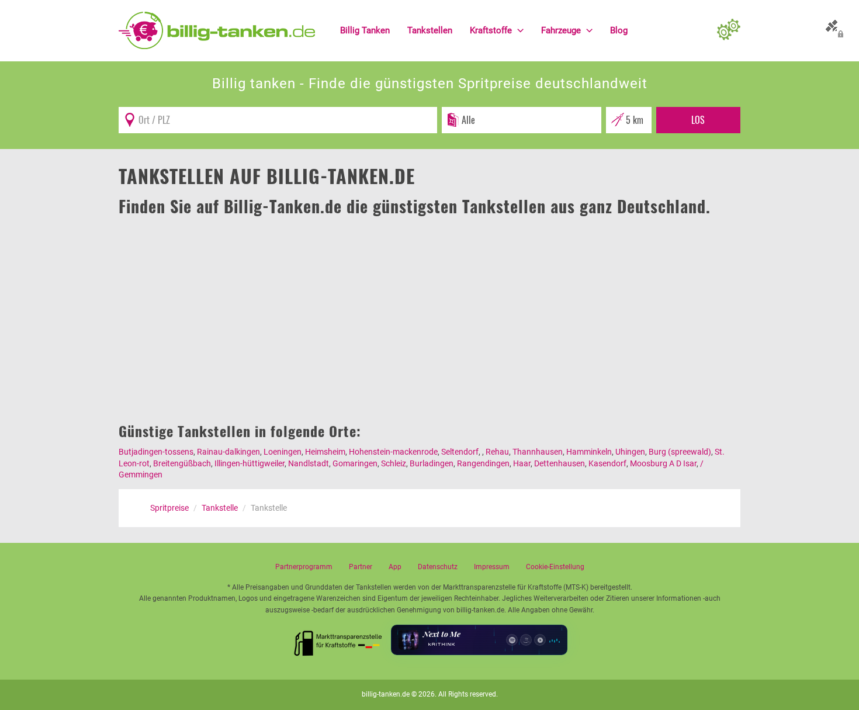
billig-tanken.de (386, 694)
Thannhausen (537, 451)
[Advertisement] (429, 306)
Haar (522, 463)
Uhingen (630, 451)
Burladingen (431, 463)
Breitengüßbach (182, 463)
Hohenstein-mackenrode (393, 451)
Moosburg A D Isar (663, 463)
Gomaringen (354, 463)
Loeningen (283, 451)
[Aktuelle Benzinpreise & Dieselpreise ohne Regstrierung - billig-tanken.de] (217, 29)
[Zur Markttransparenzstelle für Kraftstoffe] (338, 640)
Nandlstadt (308, 463)
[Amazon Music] (526, 640)
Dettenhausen (559, 463)
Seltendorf (460, 451)
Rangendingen (483, 463)
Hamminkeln (589, 451)
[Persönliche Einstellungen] (728, 30)
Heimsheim (325, 451)
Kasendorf (607, 463)
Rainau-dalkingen (228, 451)
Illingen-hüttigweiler (249, 463)
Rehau (497, 451)
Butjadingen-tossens (156, 451)
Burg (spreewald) (680, 451)
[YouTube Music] (540, 640)
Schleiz (393, 463)
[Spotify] (512, 640)
